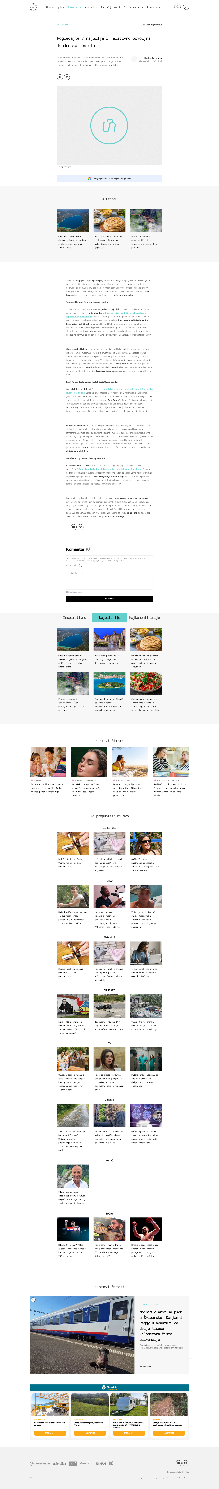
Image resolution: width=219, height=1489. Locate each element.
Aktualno (91, 7)
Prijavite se (109, 599)
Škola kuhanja (133, 7)
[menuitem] (186, 6)
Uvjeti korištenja (160, 1478)
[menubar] (186, 6)
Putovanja (74, 7)
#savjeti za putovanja (152, 25)
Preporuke (153, 7)
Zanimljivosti (110, 7)
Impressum (143, 1478)
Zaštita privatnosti (171, 1478)
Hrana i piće (55, 7)
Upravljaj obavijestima (179, 1472)
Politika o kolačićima (183, 1478)
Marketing (151, 1478)
